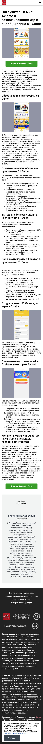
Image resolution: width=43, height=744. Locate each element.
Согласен (12, 738)
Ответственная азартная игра (21, 593)
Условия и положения (21, 599)
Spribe (38, 717)
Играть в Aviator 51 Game (21, 64)
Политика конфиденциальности (18, 596)
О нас (36, 596)
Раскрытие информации (21, 603)
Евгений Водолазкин (21, 516)
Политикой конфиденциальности (15, 733)
